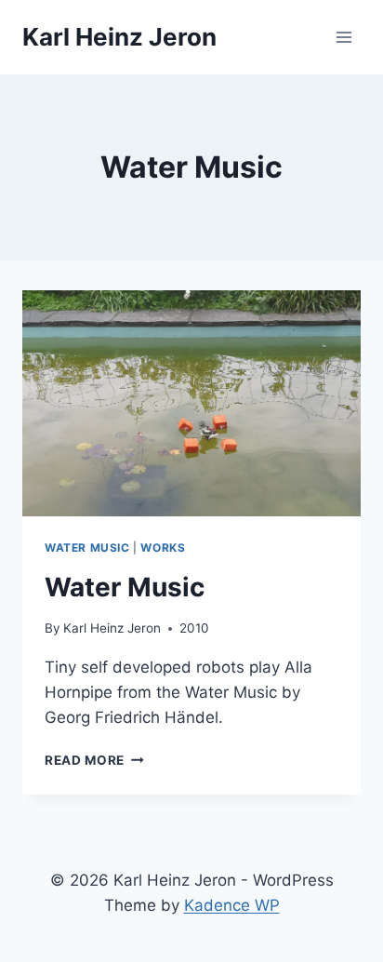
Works (162, 547)
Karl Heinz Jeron (112, 628)
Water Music (87, 547)
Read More (94, 760)
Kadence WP (232, 905)
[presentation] (191, 403)
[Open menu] (343, 36)
